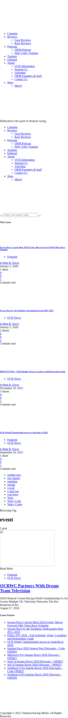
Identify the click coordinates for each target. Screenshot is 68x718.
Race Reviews (23, 43)
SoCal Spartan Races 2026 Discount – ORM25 (34, 664)
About (11, 62)
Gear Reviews (23, 40)
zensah (11, 484)
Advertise (20, 72)
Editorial (12, 59)
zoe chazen (13, 478)
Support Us (21, 69)
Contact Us (21, 79)
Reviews (12, 36)
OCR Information (25, 66)
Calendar (12, 33)
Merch (18, 85)
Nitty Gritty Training (26, 53)
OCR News (14, 317)
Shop (10, 82)
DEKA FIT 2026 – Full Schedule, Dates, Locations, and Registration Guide (32, 371)
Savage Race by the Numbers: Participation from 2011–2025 (26, 310)
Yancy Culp (14, 501)
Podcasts (12, 46)
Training (12, 56)
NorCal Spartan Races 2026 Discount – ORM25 (35, 661)
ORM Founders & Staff (28, 75)
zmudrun (12, 481)
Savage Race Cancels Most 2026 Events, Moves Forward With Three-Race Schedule (35, 624)
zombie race (14, 474)
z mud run (13, 491)
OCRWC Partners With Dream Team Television (29, 588)
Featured (12, 256)
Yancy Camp (14, 504)
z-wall (10, 487)
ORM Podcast (23, 49)
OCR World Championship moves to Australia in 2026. (24, 432)
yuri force (12, 494)
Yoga (10, 497)
